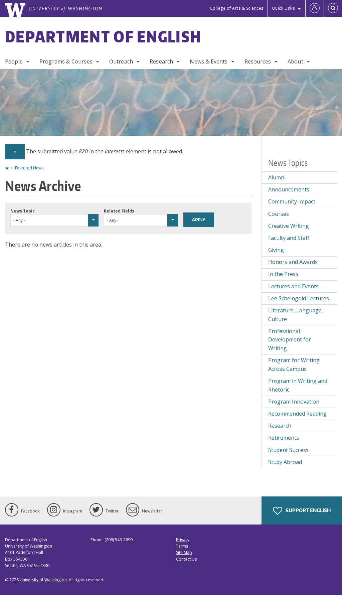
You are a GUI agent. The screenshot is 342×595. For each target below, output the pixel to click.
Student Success (288, 450)
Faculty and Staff (288, 238)
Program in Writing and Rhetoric (297, 385)
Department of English (103, 36)
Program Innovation (293, 401)
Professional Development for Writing (289, 339)
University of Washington (43, 580)
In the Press (283, 274)
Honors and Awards (293, 262)
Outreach (121, 61)
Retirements (283, 437)
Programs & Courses (66, 61)
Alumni (277, 177)
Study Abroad (285, 462)
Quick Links (283, 8)
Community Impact (291, 201)
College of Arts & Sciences (237, 8)
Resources (257, 61)
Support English (308, 510)
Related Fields (119, 211)
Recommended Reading (297, 413)
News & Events (208, 61)
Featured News (29, 168)
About (295, 61)
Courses (278, 213)
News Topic (22, 211)
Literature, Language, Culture (295, 315)
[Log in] (315, 8)
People (14, 61)
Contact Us (186, 559)
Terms (182, 546)
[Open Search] (333, 8)
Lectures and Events (293, 286)
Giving (276, 250)
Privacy (182, 540)
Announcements (288, 189)
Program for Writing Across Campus (294, 364)
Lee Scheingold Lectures (298, 298)
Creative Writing (288, 226)
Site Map (184, 552)
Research (161, 61)
